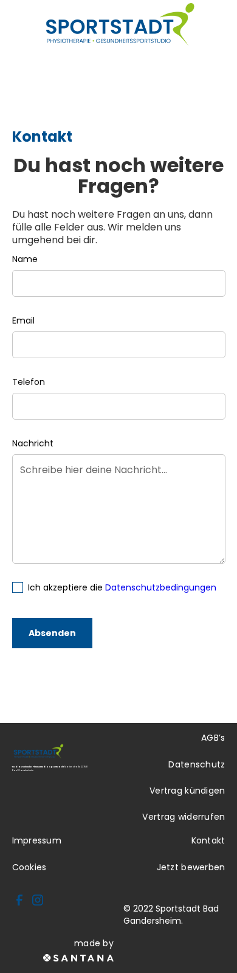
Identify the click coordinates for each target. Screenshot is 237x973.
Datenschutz (196, 764)
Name (25, 259)
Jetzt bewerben (191, 867)
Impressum (37, 840)
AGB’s (213, 738)
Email (23, 320)
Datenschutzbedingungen (160, 587)
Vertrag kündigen (187, 790)
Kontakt (208, 840)
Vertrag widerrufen (183, 817)
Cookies (29, 867)
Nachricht (32, 443)
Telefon (28, 382)
